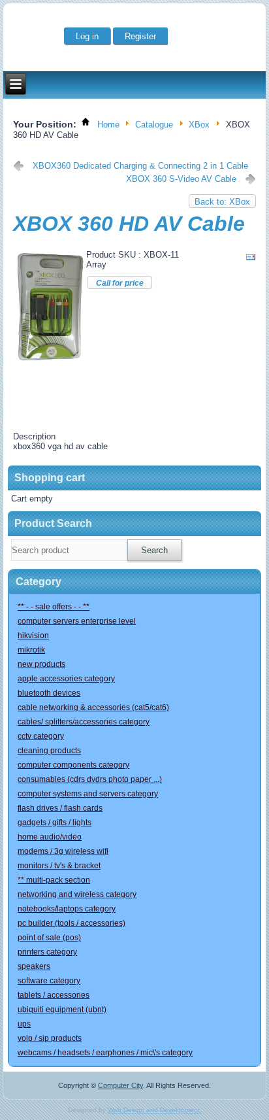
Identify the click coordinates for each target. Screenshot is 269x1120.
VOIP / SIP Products (50, 1038)
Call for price (120, 283)
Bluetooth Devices (49, 693)
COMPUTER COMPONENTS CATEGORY (73, 765)
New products (41, 664)
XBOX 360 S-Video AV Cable (181, 179)
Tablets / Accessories (53, 995)
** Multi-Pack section (54, 880)
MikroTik (31, 649)
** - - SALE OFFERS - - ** (53, 606)
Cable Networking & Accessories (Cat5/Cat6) (93, 707)
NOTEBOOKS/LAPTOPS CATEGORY (67, 908)
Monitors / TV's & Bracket (59, 865)
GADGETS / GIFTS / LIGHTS (54, 822)
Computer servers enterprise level (77, 621)
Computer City (120, 1085)
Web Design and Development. (155, 1109)
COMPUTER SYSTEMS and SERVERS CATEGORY (88, 793)
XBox (199, 125)
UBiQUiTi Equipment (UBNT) (62, 1009)
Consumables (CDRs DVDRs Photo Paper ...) (90, 779)
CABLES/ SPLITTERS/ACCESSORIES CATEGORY (84, 721)
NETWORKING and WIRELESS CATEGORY (77, 894)
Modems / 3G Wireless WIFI (63, 851)
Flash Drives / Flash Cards (60, 808)
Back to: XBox (222, 202)
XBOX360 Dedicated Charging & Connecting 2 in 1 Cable (140, 166)
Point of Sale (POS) (49, 937)
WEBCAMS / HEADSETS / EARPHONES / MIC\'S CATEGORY (105, 1052)
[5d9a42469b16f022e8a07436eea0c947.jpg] (50, 362)
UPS (24, 1023)
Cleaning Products (49, 750)
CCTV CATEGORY (41, 736)
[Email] (250, 260)
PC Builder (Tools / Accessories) (71, 923)
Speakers (34, 966)
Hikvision (33, 635)
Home (108, 125)
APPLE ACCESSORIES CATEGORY (66, 678)
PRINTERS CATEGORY (47, 952)
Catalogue (154, 125)
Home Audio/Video (50, 836)
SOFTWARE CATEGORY (49, 980)
